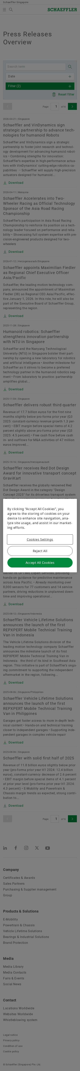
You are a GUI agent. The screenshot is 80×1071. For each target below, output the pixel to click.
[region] (40, 535)
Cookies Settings (40, 539)
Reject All (40, 551)
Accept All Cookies (40, 562)
